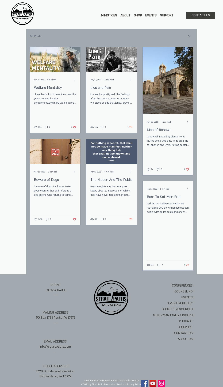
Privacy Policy (134, 384)
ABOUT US (185, 339)
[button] (109, 15)
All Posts (35, 36)
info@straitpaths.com (55, 347)
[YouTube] (152, 383)
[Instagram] (161, 383)
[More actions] (76, 80)
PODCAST (186, 321)
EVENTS (187, 297)
